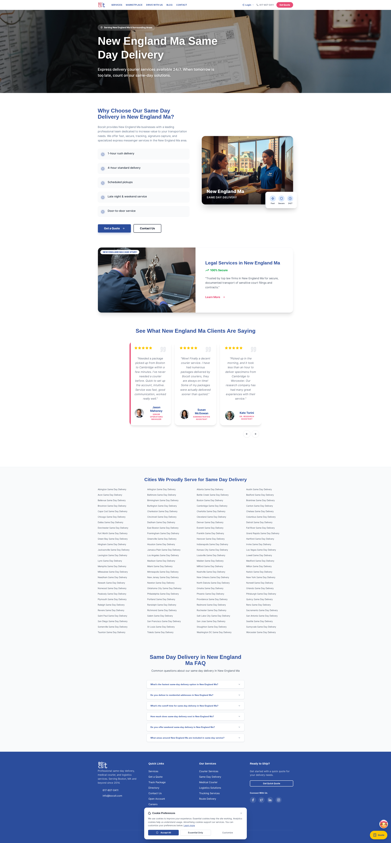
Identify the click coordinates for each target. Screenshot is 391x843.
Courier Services (208, 771)
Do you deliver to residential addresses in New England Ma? (181, 695)
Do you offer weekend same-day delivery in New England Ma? (182, 727)
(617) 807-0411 (356, 827)
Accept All (166, 832)
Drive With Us (154, 5)
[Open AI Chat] (383, 837)
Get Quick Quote (271, 783)
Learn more (189, 825)
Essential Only (195, 832)
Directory (153, 787)
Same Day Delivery (210, 776)
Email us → (371, 827)
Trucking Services (209, 793)
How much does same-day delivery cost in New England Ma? (182, 716)
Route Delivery (207, 798)
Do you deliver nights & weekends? (352, 805)
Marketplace (134, 5)
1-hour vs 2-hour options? (348, 796)
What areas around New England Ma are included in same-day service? (187, 738)
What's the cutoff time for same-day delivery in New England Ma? (184, 706)
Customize (227, 832)
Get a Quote (112, 228)
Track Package (157, 782)
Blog (169, 5)
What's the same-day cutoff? (349, 800)
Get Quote (285, 5)
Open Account (156, 798)
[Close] (382, 750)
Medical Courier (208, 782)
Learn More (212, 297)
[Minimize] (376, 750)
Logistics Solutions (210, 787)
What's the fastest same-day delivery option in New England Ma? (184, 684)
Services (116, 5)
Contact (181, 5)
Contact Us (147, 228)
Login (248, 5)
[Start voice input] (376, 813)
